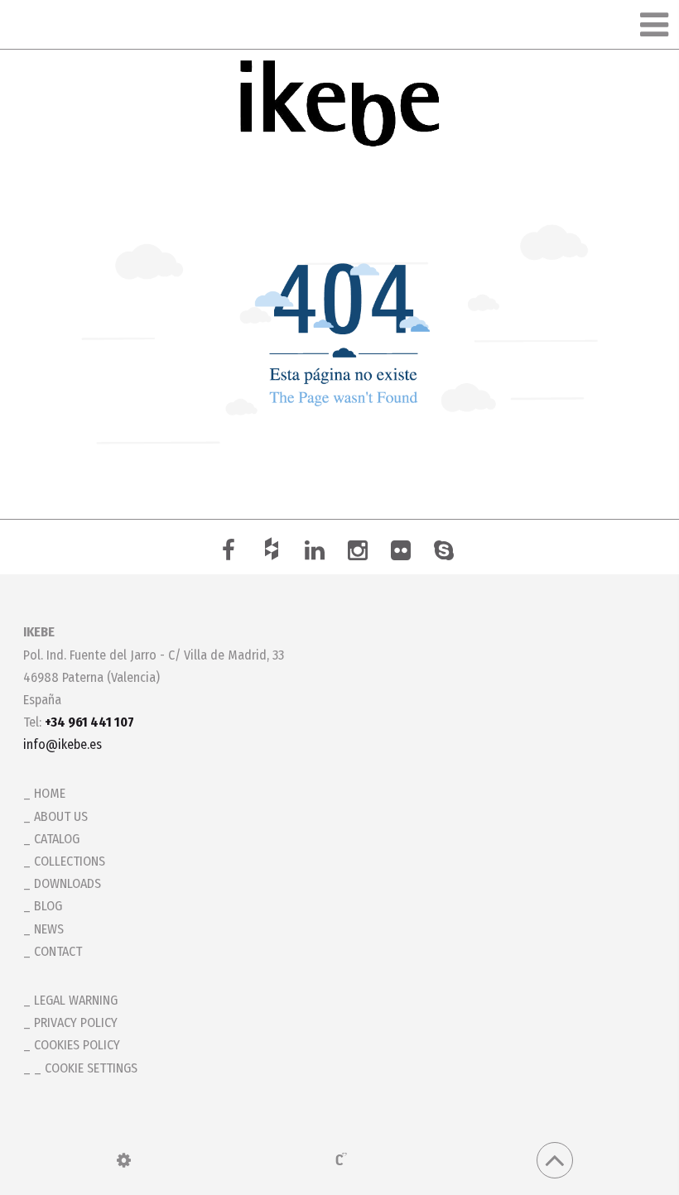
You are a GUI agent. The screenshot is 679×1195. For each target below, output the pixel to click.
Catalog (56, 839)
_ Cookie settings (85, 1068)
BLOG (48, 906)
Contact (58, 951)
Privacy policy (76, 1022)
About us (61, 816)
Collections (69, 861)
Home (49, 793)
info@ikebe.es (62, 744)
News (49, 929)
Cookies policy (77, 1045)
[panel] (124, 1160)
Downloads (67, 883)
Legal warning (76, 1000)
